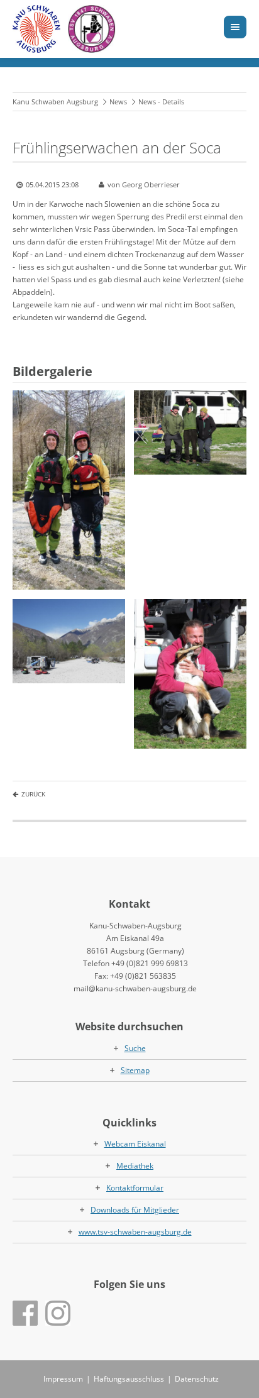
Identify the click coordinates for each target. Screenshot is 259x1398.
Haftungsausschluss (129, 1378)
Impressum (63, 1378)
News (118, 101)
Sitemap (135, 1070)
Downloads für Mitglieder (135, 1209)
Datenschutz (197, 1378)
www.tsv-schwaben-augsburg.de (135, 1231)
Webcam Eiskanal (135, 1143)
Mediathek (134, 1165)
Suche (135, 1048)
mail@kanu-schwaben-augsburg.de (135, 988)
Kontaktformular (134, 1187)
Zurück (33, 794)
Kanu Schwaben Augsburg (55, 101)
